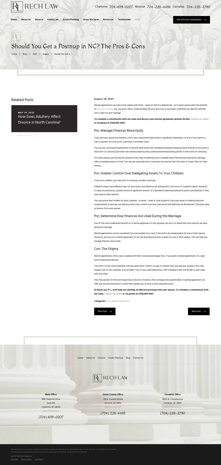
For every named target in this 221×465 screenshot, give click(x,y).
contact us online (200, 119)
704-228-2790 (198, 7)
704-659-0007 (121, 7)
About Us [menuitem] (26, 19)
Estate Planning (115, 358)
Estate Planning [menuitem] (71, 19)
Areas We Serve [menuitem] (91, 19)
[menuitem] (14, 459)
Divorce (101, 358)
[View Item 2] (24, 135)
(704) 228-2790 (172, 413)
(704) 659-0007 (50, 417)
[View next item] (36, 135)
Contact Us (138, 358)
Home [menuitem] (14, 19)
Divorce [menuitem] (39, 19)
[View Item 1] (19, 135)
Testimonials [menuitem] (124, 19)
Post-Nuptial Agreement (117, 301)
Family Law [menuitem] (53, 19)
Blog (128, 358)
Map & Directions (51, 411)
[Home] (34, 6)
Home (80, 358)
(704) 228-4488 (113, 413)
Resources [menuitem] (108, 19)
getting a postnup (105, 109)
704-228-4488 (158, 7)
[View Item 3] (29, 135)
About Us (90, 358)
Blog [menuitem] (137, 19)
